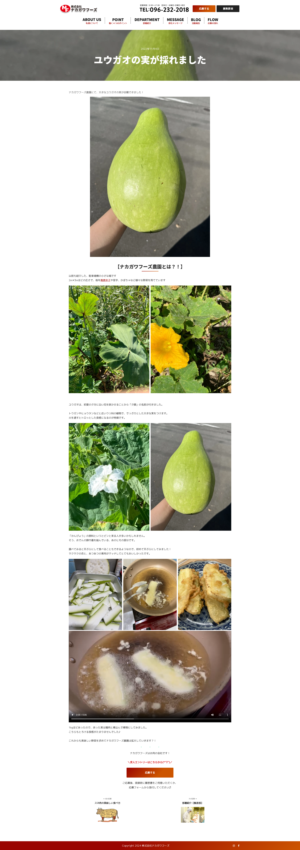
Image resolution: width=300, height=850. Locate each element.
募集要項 (228, 8)
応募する (204, 8)
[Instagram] (234, 846)
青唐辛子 (105, 280)
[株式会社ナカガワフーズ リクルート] (78, 8)
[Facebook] (239, 846)
